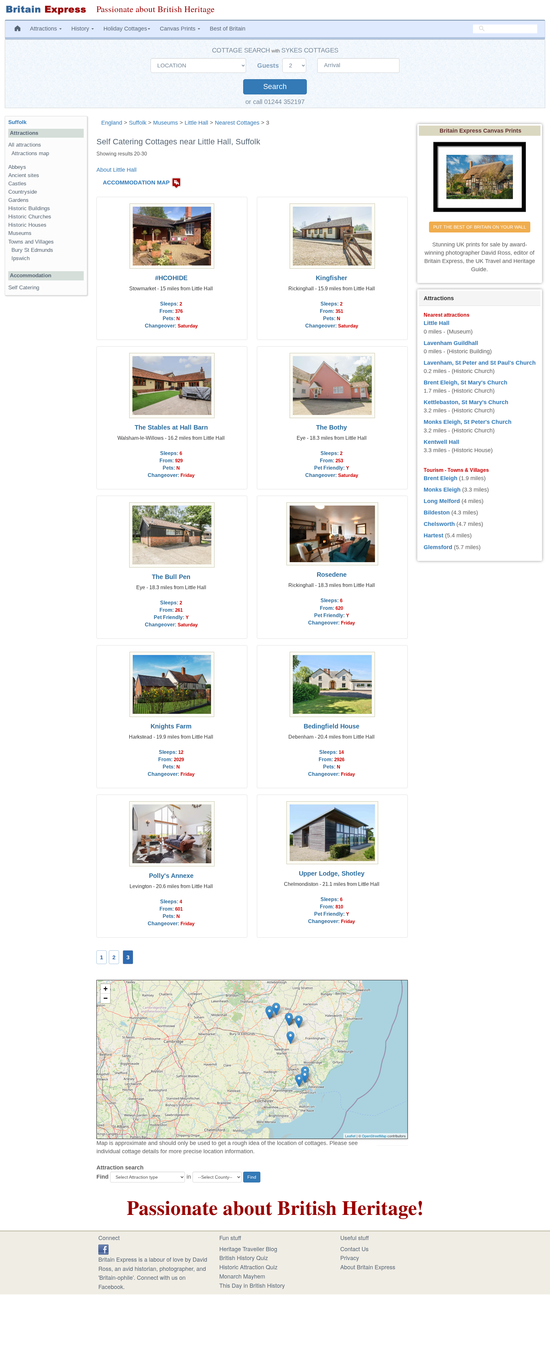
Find (102, 1177)
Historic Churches (29, 217)
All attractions (24, 145)
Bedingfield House (331, 726)
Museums (165, 123)
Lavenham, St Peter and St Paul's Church (480, 363)
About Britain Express (367, 1267)
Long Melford (442, 501)
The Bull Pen (171, 576)
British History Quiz (243, 1257)
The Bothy (331, 427)
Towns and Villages (31, 242)
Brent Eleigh (440, 478)
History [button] (81, 28)
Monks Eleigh (442, 489)
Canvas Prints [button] (178, 28)
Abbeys (17, 167)
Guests (269, 65)
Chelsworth (439, 524)
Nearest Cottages (237, 123)
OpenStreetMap (374, 1135)
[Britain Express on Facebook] (103, 1248)
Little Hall (196, 123)
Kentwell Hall (441, 442)
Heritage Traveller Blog (248, 1248)
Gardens (18, 200)
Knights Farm (171, 726)
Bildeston (437, 512)
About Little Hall (116, 170)
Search (275, 87)
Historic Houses (27, 225)
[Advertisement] (45, 398)
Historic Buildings (29, 208)
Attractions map (30, 153)
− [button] (105, 998)
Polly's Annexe (171, 875)
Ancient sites (23, 175)
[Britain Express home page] (46, 10)
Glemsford (438, 547)
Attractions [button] (44, 28)
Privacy (349, 1257)
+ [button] (105, 989)
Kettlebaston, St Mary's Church (466, 402)
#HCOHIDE (171, 277)
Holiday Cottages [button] (125, 28)
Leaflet (350, 1135)
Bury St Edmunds (32, 250)
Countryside (22, 192)
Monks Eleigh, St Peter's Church (467, 422)
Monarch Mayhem (242, 1276)
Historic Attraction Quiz (248, 1267)
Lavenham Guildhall (451, 343)
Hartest (433, 535)
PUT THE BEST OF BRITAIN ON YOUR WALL (479, 227)
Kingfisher (331, 277)
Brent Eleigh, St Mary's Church (465, 382)
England (111, 123)
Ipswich (20, 258)
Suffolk (137, 123)
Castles (17, 184)
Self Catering (23, 288)
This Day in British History (252, 1285)
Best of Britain (227, 28)
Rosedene (332, 574)
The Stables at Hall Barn (171, 427)
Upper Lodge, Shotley (331, 873)
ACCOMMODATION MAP (136, 182)
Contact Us (354, 1248)
